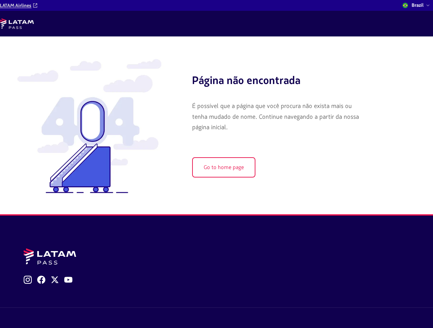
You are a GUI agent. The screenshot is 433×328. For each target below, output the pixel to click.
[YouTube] (68, 280)
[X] (55, 280)
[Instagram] (28, 280)
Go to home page (224, 167)
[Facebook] (41, 280)
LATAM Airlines (15, 5)
